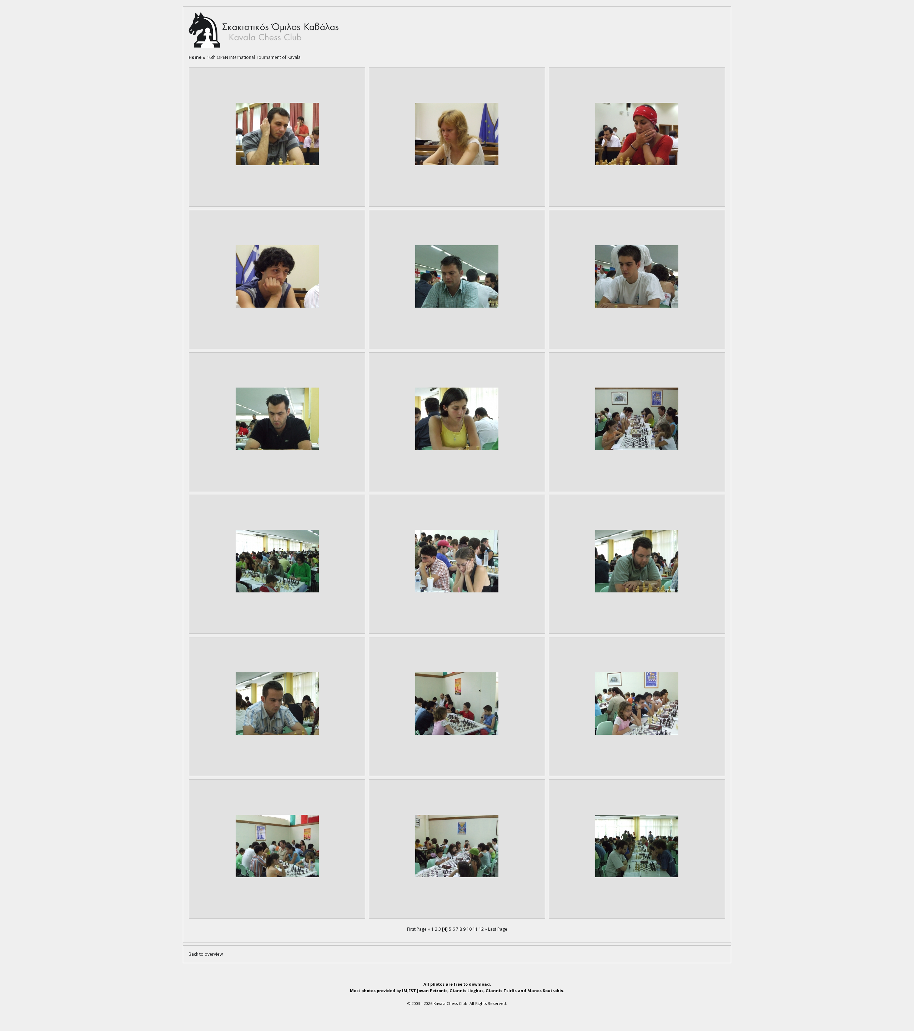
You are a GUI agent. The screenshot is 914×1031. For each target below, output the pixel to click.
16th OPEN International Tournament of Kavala (254, 57)
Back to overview (206, 954)
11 (475, 929)
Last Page (497, 929)
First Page (417, 929)
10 (469, 929)
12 (481, 929)
